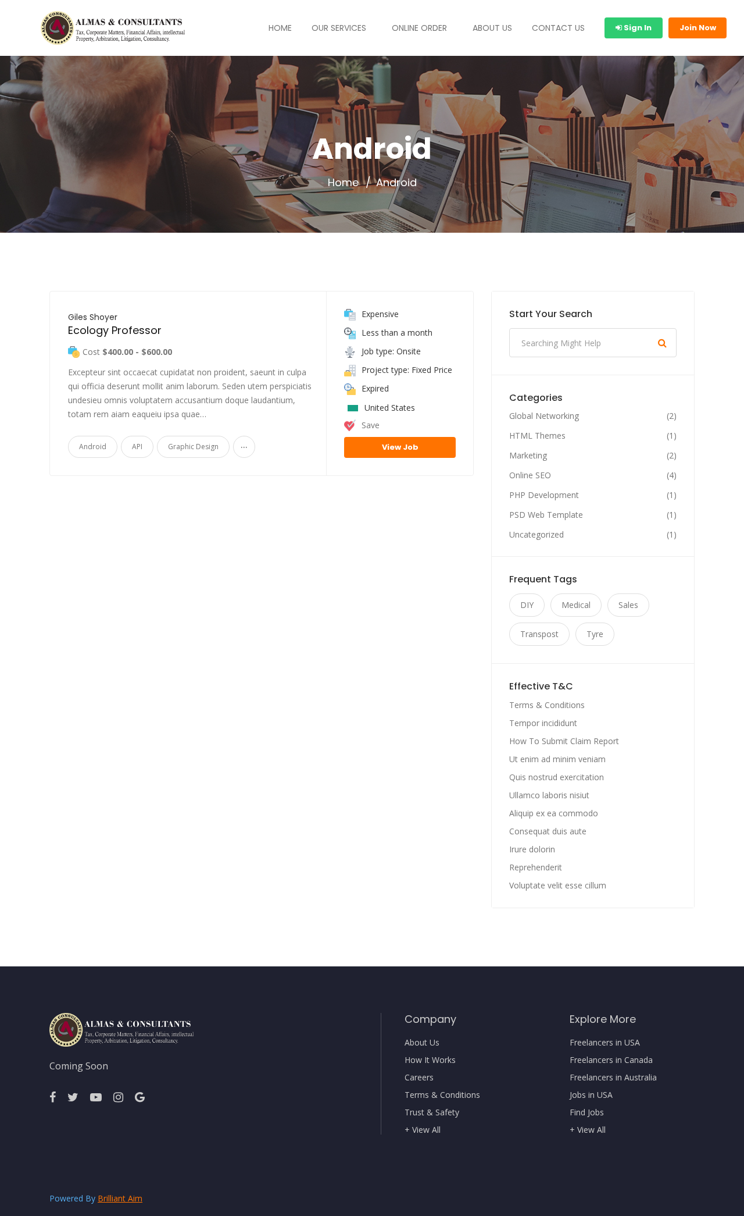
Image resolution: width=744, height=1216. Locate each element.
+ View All (423, 1130)
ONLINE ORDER (419, 28)
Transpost (539, 633)
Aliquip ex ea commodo (553, 813)
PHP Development (544, 495)
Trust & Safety (432, 1112)
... (244, 444)
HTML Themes (537, 436)
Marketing (528, 455)
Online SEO (530, 475)
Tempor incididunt (543, 722)
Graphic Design (193, 446)
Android (92, 446)
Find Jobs (587, 1112)
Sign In (637, 27)
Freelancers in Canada (611, 1060)
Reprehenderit (535, 867)
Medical (576, 604)
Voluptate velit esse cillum (557, 885)
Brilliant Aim (120, 1198)
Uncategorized (536, 535)
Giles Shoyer (92, 317)
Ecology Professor (115, 330)
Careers (419, 1077)
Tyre (594, 633)
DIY (527, 604)
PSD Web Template (546, 515)
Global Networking (544, 416)
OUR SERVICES (339, 28)
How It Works (430, 1060)
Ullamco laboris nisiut (549, 795)
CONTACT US (558, 28)
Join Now (697, 27)
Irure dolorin (532, 849)
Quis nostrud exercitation (556, 777)
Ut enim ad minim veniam (557, 759)
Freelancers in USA (605, 1042)
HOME (280, 28)
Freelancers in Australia (613, 1077)
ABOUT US (492, 28)
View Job (400, 447)
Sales (628, 604)
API (137, 446)
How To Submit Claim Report (564, 740)
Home (343, 182)
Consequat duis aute (547, 831)
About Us (422, 1042)
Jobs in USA (591, 1095)
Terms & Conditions (547, 704)
